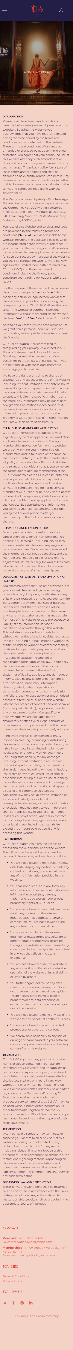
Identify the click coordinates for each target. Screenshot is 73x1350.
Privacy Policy (12, 1281)
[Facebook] (13, 1303)
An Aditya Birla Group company (36, 1316)
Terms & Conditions (16, 1276)
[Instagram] (22, 1303)
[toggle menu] (4, 10)
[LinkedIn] (30, 1303)
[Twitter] (4, 1303)
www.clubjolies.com (47, 125)
